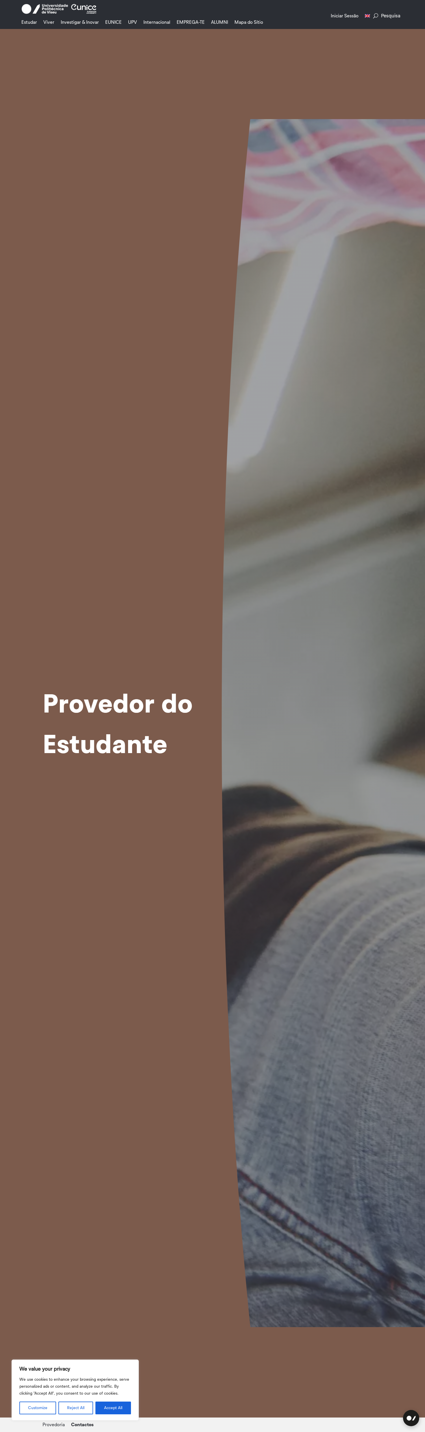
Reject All (75, 1408)
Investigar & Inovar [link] (80, 22)
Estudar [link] (29, 22)
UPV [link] (132, 22)
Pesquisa (390, 15)
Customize (37, 1408)
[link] (44, 13)
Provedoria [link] (53, 1424)
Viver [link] (48, 22)
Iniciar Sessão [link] (345, 16)
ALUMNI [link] (219, 22)
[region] (75, 1390)
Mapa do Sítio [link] (248, 22)
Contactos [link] (82, 1424)
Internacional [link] (156, 22)
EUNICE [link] (113, 22)
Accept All (113, 1408)
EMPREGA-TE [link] (191, 22)
